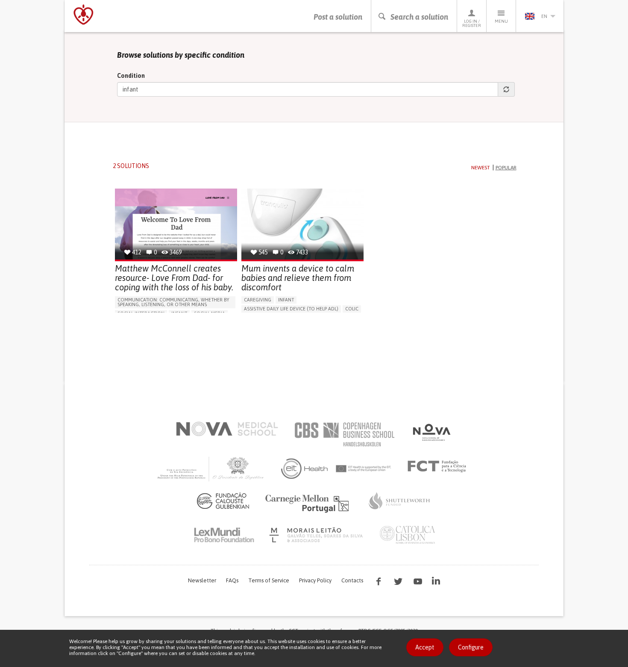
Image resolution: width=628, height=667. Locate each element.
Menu (501, 21)
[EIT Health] (336, 468)
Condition (131, 75)
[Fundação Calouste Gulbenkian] (223, 500)
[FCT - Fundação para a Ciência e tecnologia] (439, 466)
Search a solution (419, 16)
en (544, 16)
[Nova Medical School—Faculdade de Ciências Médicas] (227, 429)
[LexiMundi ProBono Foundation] (224, 535)
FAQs (232, 580)
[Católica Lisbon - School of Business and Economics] (407, 535)
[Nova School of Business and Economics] (431, 432)
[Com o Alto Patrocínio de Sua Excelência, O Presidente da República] (211, 468)
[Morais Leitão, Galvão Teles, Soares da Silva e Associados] (317, 535)
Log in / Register (471, 23)
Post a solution (338, 16)
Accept (424, 647)
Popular (506, 168)
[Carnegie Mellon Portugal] (308, 503)
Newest (480, 168)
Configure (471, 647)
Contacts (352, 580)
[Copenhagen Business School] (344, 434)
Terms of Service (268, 580)
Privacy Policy (315, 580)
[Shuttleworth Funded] (399, 500)
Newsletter (202, 580)
